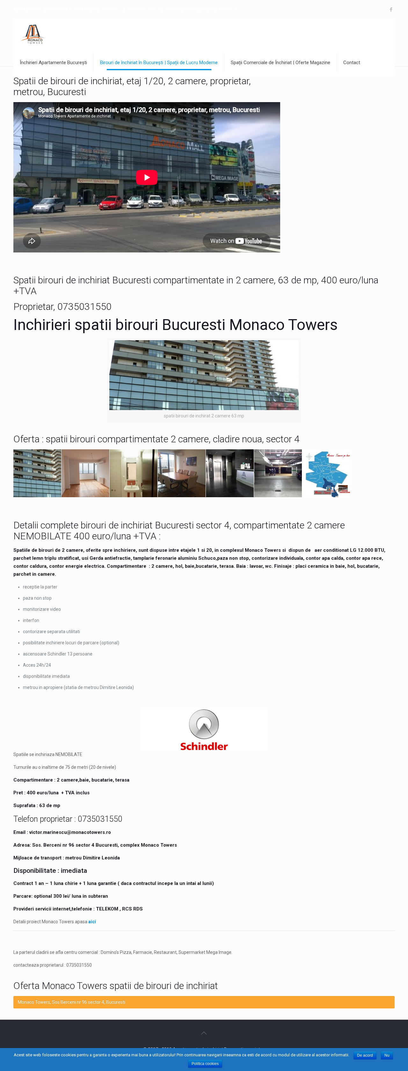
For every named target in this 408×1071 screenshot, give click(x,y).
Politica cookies (205, 1063)
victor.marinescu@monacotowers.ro (200, 9)
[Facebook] (391, 9)
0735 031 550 (141, 9)
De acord (365, 1055)
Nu (387, 1055)
